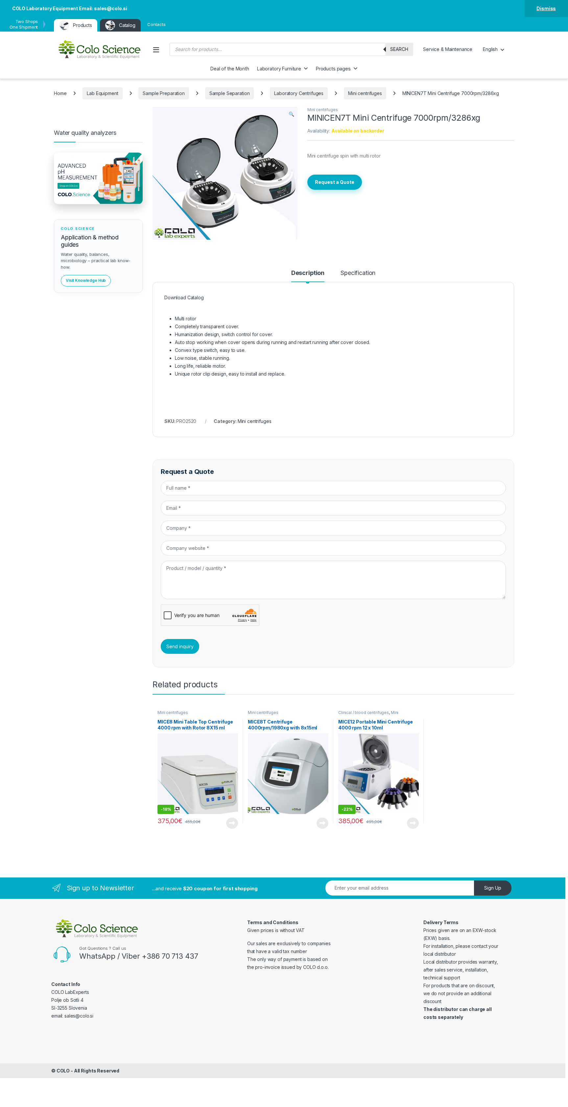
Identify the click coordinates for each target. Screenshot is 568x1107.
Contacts (156, 24)
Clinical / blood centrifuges (363, 712)
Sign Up (492, 888)
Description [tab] (307, 273)
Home (60, 93)
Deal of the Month (229, 68)
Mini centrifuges (365, 93)
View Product (229, 823)
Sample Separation (229, 93)
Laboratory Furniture (279, 68)
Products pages (333, 68)
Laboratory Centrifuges (298, 93)
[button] (291, 114)
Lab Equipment (102, 93)
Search (399, 49)
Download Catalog (184, 297)
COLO (63, 1070)
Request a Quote (334, 182)
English (490, 49)
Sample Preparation (163, 93)
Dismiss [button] (546, 8)
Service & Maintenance (447, 49)
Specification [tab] (358, 273)
